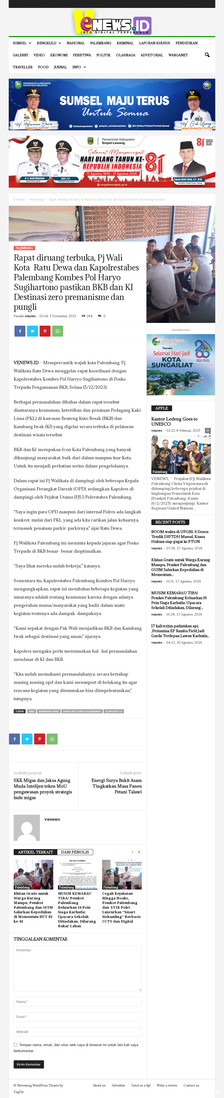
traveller (23, 67)
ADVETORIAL (152, 55)
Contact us (191, 1085)
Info (76, 67)
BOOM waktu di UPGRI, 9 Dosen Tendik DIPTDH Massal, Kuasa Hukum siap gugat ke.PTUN (179, 536)
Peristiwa (82, 55)
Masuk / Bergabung (24, 4)
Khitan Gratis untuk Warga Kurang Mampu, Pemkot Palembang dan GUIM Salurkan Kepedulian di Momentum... (180, 567)
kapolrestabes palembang (82, 711)
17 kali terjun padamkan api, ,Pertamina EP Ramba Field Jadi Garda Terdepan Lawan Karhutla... (180, 630)
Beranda (19, 199)
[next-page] (139, 852)
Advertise (75, 4)
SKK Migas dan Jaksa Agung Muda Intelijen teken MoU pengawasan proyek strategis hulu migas (43, 789)
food (43, 67)
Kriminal (125, 43)
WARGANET (178, 55)
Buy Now (92, 4)
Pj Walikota (113, 711)
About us (99, 1085)
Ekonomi (58, 55)
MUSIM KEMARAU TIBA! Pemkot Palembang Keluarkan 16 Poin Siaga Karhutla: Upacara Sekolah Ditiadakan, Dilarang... (179, 600)
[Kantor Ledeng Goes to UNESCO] (181, 454)
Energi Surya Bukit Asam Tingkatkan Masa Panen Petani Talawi (117, 786)
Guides (60, 4)
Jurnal (60, 67)
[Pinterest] (45, 331)
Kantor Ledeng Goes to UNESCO (174, 421)
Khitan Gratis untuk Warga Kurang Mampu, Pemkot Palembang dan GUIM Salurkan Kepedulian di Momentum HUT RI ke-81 (33, 907)
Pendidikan (187, 43)
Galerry (20, 55)
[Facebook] (182, 4)
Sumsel (19, 43)
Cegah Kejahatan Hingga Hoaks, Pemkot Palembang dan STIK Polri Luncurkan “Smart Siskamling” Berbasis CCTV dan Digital (121, 907)
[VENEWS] (112, 22)
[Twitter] (199, 4)
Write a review (167, 1085)
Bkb (31, 711)
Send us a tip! (141, 1085)
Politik (103, 55)
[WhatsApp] (57, 331)
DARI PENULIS (75, 852)
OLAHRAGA (125, 55)
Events (46, 4)
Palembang (100, 43)
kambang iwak (49, 711)
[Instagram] (191, 4)
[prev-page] (132, 852)
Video (39, 55)
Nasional (76, 43)
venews (30, 316)
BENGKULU (46, 43)
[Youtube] (208, 4)
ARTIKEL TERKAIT (35, 852)
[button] (207, 55)
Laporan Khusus (154, 43)
